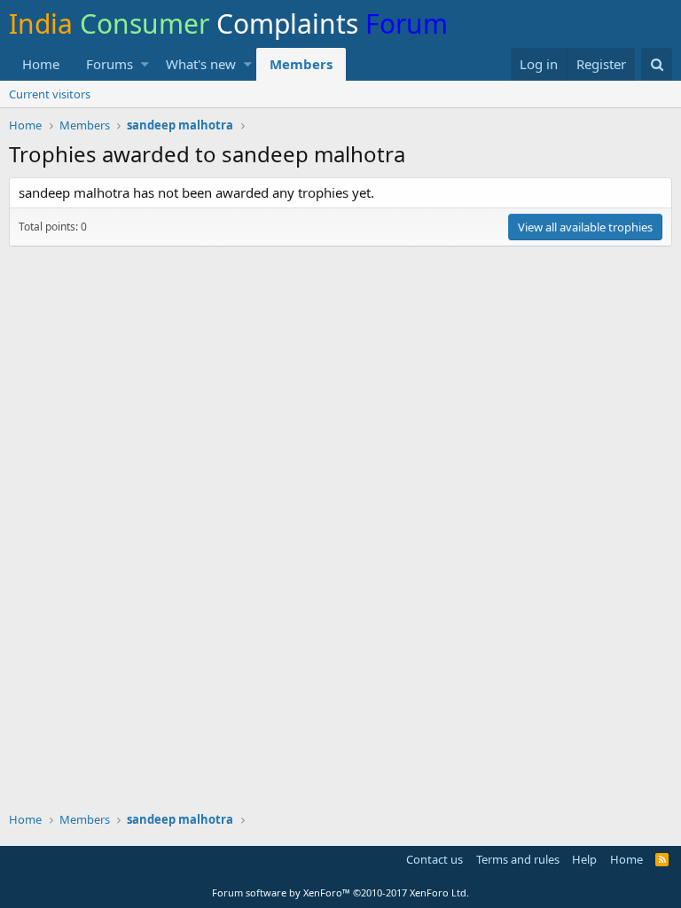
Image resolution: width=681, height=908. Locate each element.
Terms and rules (518, 859)
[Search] (656, 64)
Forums (109, 64)
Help (584, 859)
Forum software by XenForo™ (340, 892)
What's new (201, 64)
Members (301, 64)
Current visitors (49, 94)
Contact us (434, 859)
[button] (145, 64)
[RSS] (662, 859)
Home (40, 64)
